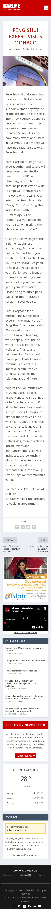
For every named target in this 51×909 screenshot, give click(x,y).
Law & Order (23, 714)
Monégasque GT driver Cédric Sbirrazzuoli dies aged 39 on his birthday (21, 683)
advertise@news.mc (17, 830)
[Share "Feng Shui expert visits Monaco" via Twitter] (23, 527)
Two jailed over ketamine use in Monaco (25, 660)
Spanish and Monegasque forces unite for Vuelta (24, 649)
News (20, 653)
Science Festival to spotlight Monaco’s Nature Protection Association (24, 697)
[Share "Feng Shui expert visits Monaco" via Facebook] (17, 527)
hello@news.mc (13, 842)
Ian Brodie (16, 49)
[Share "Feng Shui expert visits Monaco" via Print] (34, 527)
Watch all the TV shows (25, 632)
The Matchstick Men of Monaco (21, 670)
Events (39, 49)
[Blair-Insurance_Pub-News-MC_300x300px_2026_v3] (25, 599)
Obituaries (22, 689)
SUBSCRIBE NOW (25, 755)
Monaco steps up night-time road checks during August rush (22, 710)
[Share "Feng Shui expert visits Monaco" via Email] (28, 527)
